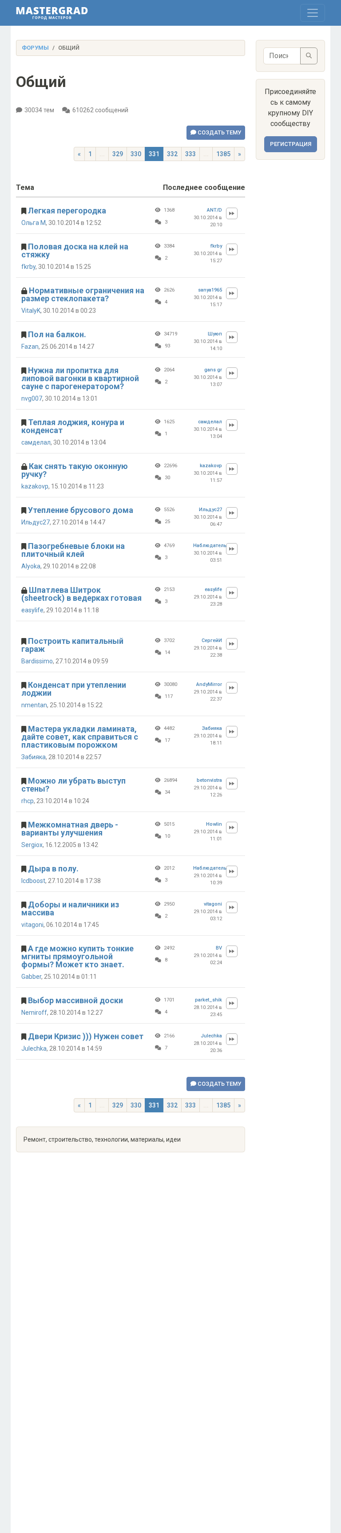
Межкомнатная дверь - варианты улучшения (69, 828)
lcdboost (33, 880)
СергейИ (212, 640)
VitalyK (30, 310)
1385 (223, 154)
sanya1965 (210, 290)
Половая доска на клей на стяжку (74, 250)
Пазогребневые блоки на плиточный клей (73, 550)
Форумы (35, 47)
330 (136, 154)
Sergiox (32, 844)
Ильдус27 (35, 522)
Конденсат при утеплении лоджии (73, 689)
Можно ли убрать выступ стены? (73, 784)
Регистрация (290, 144)
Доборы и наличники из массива (70, 908)
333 (190, 154)
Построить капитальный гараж (72, 645)
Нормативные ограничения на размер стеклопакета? (82, 294)
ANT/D (214, 210)
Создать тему (218, 132)
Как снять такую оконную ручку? (74, 470)
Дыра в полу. (53, 868)
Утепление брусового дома (80, 510)
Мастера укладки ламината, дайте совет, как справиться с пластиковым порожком (79, 736)
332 (172, 154)
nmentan (34, 705)
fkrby (28, 266)
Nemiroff (34, 1012)
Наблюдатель (207, 545)
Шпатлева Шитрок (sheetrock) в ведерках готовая (81, 594)
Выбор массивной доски (75, 1000)
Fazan (30, 346)
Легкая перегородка (67, 210)
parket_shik (208, 1000)
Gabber (31, 976)
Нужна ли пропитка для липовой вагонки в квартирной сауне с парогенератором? (80, 378)
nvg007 (31, 398)
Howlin (214, 824)
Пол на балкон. (57, 334)
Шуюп (215, 334)
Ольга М (33, 222)
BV (219, 948)
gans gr (213, 370)
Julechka (34, 1048)
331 (154, 154)
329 (117, 154)
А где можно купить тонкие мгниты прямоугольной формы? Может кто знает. (77, 956)
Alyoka (30, 566)
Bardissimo (37, 661)
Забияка (33, 757)
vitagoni (32, 924)
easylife (32, 610)
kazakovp (34, 486)
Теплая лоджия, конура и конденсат (72, 426)
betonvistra (209, 780)
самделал (36, 442)
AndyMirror (209, 684)
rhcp (27, 800)
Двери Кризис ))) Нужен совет (85, 1036)
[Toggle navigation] (312, 13)
